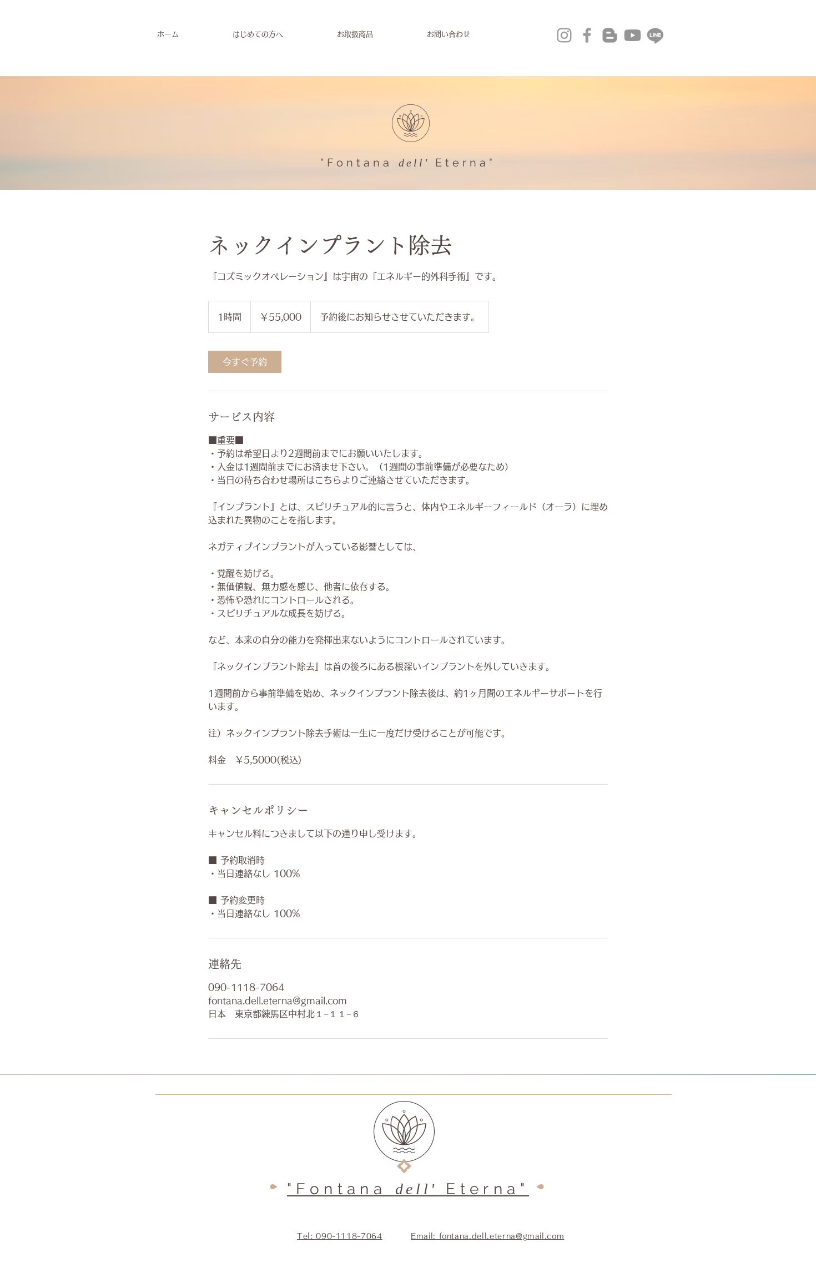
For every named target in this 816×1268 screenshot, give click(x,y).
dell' (414, 162)
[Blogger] (609, 35)
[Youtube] (632, 35)
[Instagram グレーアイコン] (564, 35)
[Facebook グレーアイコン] (587, 35)
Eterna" (465, 162)
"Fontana (356, 162)
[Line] (655, 35)
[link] (244, 362)
